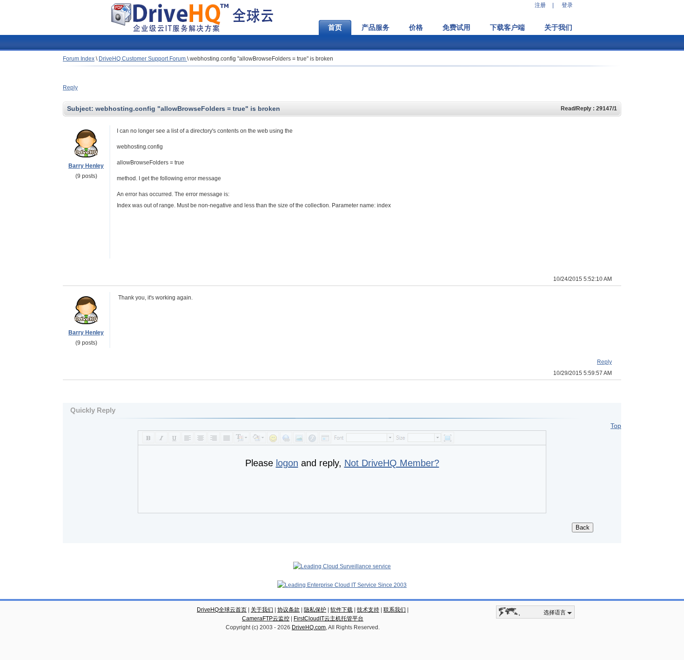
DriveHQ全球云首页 (222, 609)
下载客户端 (507, 27)
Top (615, 425)
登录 (567, 5)
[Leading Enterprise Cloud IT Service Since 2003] (342, 585)
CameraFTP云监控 (265, 618)
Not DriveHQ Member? (391, 463)
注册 (540, 5)
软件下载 (341, 609)
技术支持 (368, 609)
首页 (335, 27)
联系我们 (394, 609)
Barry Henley (86, 166)
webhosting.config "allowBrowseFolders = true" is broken (261, 58)
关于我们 (558, 27)
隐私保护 (315, 609)
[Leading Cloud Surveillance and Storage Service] (342, 566)
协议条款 (288, 609)
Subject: (81, 108)
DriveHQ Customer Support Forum (143, 58)
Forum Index (78, 58)
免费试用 (456, 27)
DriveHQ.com (309, 627)
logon (287, 463)
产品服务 (375, 27)
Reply (70, 87)
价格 (416, 27)
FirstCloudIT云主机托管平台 (328, 618)
